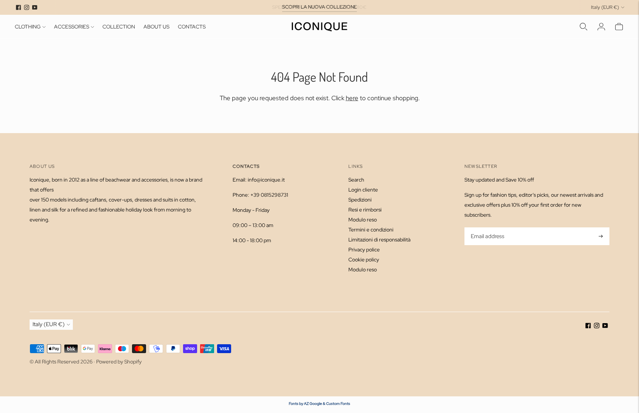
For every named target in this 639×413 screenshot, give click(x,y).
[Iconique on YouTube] (34, 7)
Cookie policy (363, 259)
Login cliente (363, 189)
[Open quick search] (583, 26)
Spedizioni (360, 199)
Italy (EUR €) (605, 7)
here (352, 98)
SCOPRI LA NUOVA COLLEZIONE (319, 7)
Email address (487, 228)
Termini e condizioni (370, 229)
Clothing (28, 26)
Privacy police (364, 249)
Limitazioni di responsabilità (379, 239)
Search (356, 179)
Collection (118, 26)
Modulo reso (362, 219)
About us (156, 26)
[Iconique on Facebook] (18, 7)
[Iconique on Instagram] (26, 7)
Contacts (192, 26)
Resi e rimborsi (365, 209)
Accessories (71, 26)
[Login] (601, 26)
